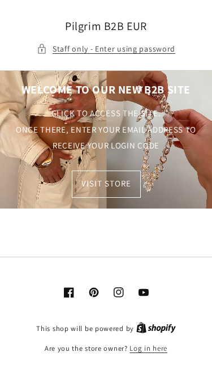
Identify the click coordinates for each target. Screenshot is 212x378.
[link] (106, 140)
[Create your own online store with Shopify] (156, 328)
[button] (106, 49)
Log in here (148, 348)
